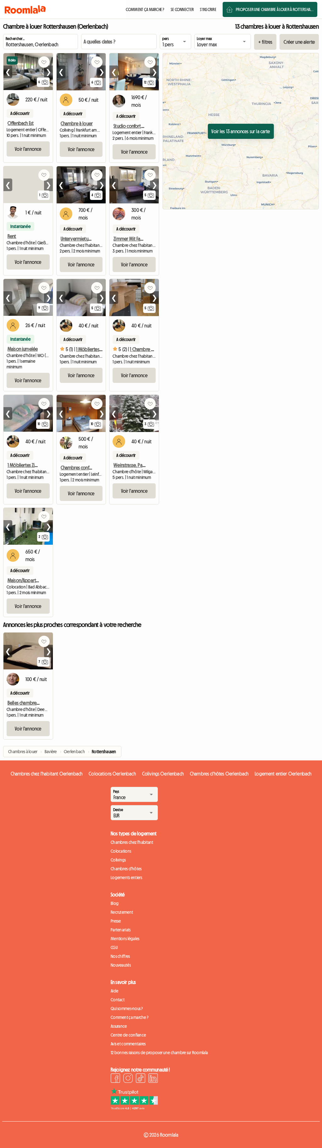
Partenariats (120, 930)
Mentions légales (125, 938)
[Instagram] (128, 1079)
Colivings (118, 860)
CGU (114, 947)
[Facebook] (115, 1079)
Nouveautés (121, 965)
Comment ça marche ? (129, 1017)
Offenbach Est (21, 123)
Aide (114, 991)
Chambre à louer (77, 123)
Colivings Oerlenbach (163, 773)
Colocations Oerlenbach (112, 773)
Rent (12, 236)
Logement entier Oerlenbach (283, 773)
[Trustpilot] (134, 1108)
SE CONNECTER (182, 9)
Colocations (121, 851)
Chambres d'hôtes (126, 869)
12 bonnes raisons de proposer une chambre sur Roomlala (159, 1052)
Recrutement (122, 912)
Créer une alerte (299, 41)
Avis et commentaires (128, 1044)
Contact (118, 999)
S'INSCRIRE (208, 9)
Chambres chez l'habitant (132, 842)
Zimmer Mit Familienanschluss (141, 238)
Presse (116, 921)
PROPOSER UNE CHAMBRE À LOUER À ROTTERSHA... (275, 9)
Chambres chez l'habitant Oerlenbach (47, 773)
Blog (115, 903)
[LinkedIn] (153, 1079)
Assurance (119, 1026)
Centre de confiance (128, 1035)
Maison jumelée (23, 348)
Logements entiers (126, 877)
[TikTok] (140, 1079)
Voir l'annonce (28, 148)
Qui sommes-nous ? (127, 1008)
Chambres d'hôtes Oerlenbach (219, 773)
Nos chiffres (120, 956)
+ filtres (265, 41)
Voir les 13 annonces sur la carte (240, 131)
